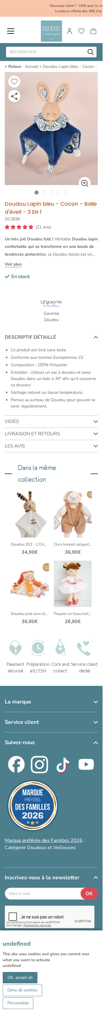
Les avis (15, 446)
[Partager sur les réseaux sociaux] (14, 96)
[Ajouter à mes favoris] (14, 82)
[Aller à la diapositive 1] (36, 192)
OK (89, 893)
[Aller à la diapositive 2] (44, 192)
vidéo (12, 421)
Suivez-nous (20, 742)
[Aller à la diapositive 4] (58, 192)
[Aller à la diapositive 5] (66, 192)
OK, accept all (20, 977)
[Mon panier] (93, 31)
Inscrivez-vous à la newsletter (42, 877)
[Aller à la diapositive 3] (51, 192)
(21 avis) (43, 227)
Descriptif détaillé (30, 337)
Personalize (18, 1003)
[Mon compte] (69, 31)
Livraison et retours (32, 434)
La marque (18, 701)
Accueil (31, 66)
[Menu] (11, 31)
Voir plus (13, 264)
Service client (22, 722)
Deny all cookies (22, 990)
